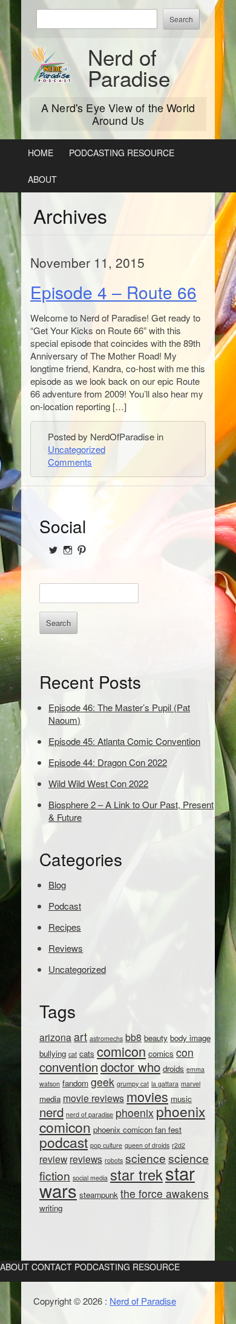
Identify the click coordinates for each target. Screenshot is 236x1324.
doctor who (130, 1066)
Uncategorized (76, 449)
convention (68, 1066)
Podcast (64, 905)
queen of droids (147, 1145)
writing (50, 1208)
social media (90, 1177)
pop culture (106, 1145)
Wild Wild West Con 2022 (98, 783)
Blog (57, 884)
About (42, 179)
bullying (52, 1053)
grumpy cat (133, 1083)
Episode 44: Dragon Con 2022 (107, 762)
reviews (86, 1158)
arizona (55, 1037)
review (53, 1158)
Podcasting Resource (121, 153)
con (185, 1052)
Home (40, 153)
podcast (63, 1141)
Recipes (64, 926)
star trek (136, 1174)
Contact (51, 1267)
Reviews (65, 948)
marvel (190, 1083)
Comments (70, 461)
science (145, 1158)
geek (102, 1081)
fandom (75, 1083)
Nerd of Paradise (129, 67)
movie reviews (93, 1097)
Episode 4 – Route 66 (113, 292)
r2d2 (178, 1145)
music (181, 1098)
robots (114, 1160)
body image (190, 1038)
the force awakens (164, 1193)
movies (147, 1096)
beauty (156, 1038)
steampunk (98, 1194)
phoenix (135, 1112)
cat (72, 1054)
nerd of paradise (89, 1114)
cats (86, 1053)
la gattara (165, 1083)
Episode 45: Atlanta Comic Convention (124, 741)
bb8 (133, 1037)
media (50, 1098)
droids (173, 1068)
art (80, 1036)
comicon (121, 1051)
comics (161, 1053)
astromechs (106, 1038)
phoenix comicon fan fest (137, 1129)
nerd (51, 1112)
